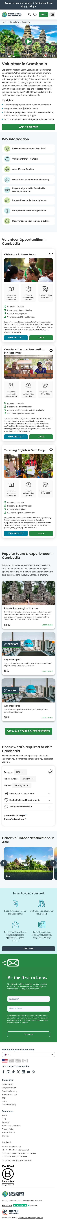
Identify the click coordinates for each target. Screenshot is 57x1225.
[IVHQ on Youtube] (28, 1072)
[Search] (29, 14)
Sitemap (5, 1136)
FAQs (4, 1098)
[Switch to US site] (5, 1060)
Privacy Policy (8, 1129)
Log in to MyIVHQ (9, 1105)
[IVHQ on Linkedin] (23, 1072)
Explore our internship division (30, 1217)
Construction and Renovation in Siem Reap (24, 351)
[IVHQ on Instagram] (8, 1072)
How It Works (7, 1084)
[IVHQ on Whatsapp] (33, 1072)
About (4, 1115)
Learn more (47, 624)
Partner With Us (8, 1132)
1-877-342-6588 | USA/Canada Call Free (19, 1153)
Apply (44, 14)
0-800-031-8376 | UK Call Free (14, 1157)
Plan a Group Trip (9, 1094)
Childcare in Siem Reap (20, 254)
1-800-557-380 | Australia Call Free (16, 1160)
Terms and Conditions (11, 1125)
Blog (4, 1118)
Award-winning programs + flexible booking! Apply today (28, 5)
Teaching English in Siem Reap (24, 450)
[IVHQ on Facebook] (3, 1072)
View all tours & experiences (28, 731)
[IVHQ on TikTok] (13, 1072)
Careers (5, 1122)
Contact (6, 1142)
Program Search (9, 1087)
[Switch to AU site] (12, 1060)
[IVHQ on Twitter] (18, 1072)
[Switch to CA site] (25, 1060)
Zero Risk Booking (9, 1091)
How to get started (28, 893)
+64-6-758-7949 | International (15, 1150)
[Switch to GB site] (19, 1060)
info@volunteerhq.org (11, 1146)
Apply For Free (28, 127)
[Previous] (3, 863)
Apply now (28, 948)
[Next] (53, 863)
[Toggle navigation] (52, 14)
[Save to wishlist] (51, 254)
